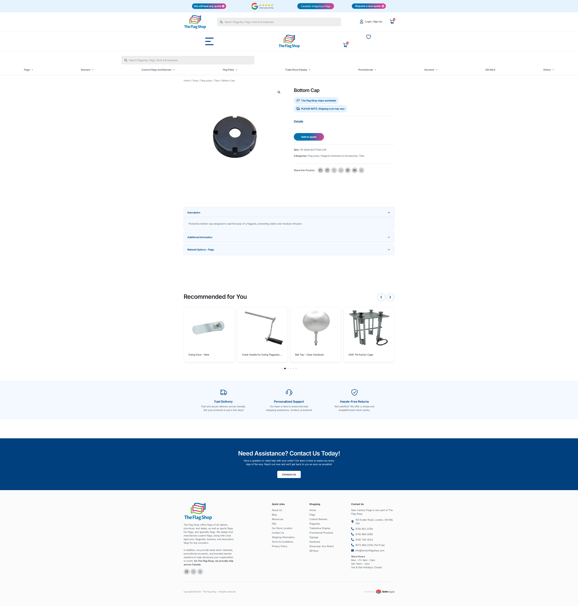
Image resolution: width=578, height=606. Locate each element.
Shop (195, 80)
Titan (216, 80)
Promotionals (365, 69)
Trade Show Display (296, 69)
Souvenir (429, 69)
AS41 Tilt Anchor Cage (307, 354)
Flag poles (206, 80)
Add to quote (309, 136)
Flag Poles (228, 69)
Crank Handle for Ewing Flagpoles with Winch (209, 354)
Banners (85, 69)
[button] (279, 92)
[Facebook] (187, 572)
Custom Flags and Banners (156, 69)
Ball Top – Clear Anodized (256, 354)
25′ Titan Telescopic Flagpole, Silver (368, 354)
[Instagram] (193, 572)
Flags (27, 69)
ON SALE (490, 69)
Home (187, 80)
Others (547, 69)
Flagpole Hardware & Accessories (339, 155)
